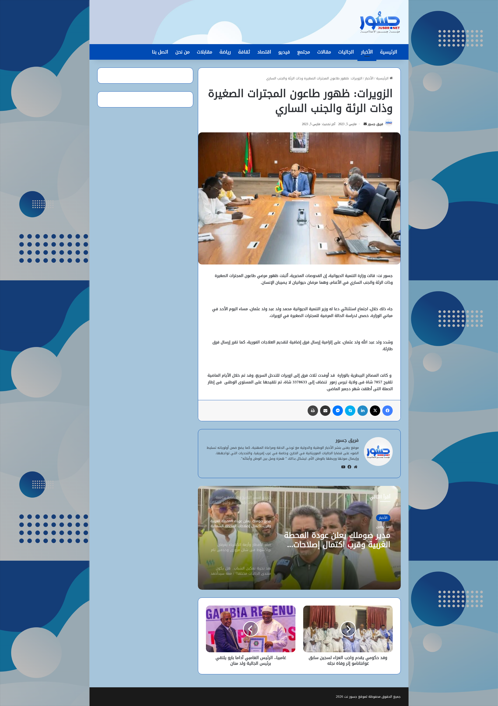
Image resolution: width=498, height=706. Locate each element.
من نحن (182, 51)
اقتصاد (264, 51)
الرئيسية (388, 51)
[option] (299, 538)
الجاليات (346, 51)
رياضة (225, 51)
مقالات (324, 51)
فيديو (284, 51)
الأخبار (367, 51)
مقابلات (204, 51)
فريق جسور (375, 124)
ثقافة (244, 51)
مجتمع (303, 51)
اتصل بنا (160, 51)
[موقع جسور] (380, 22)
